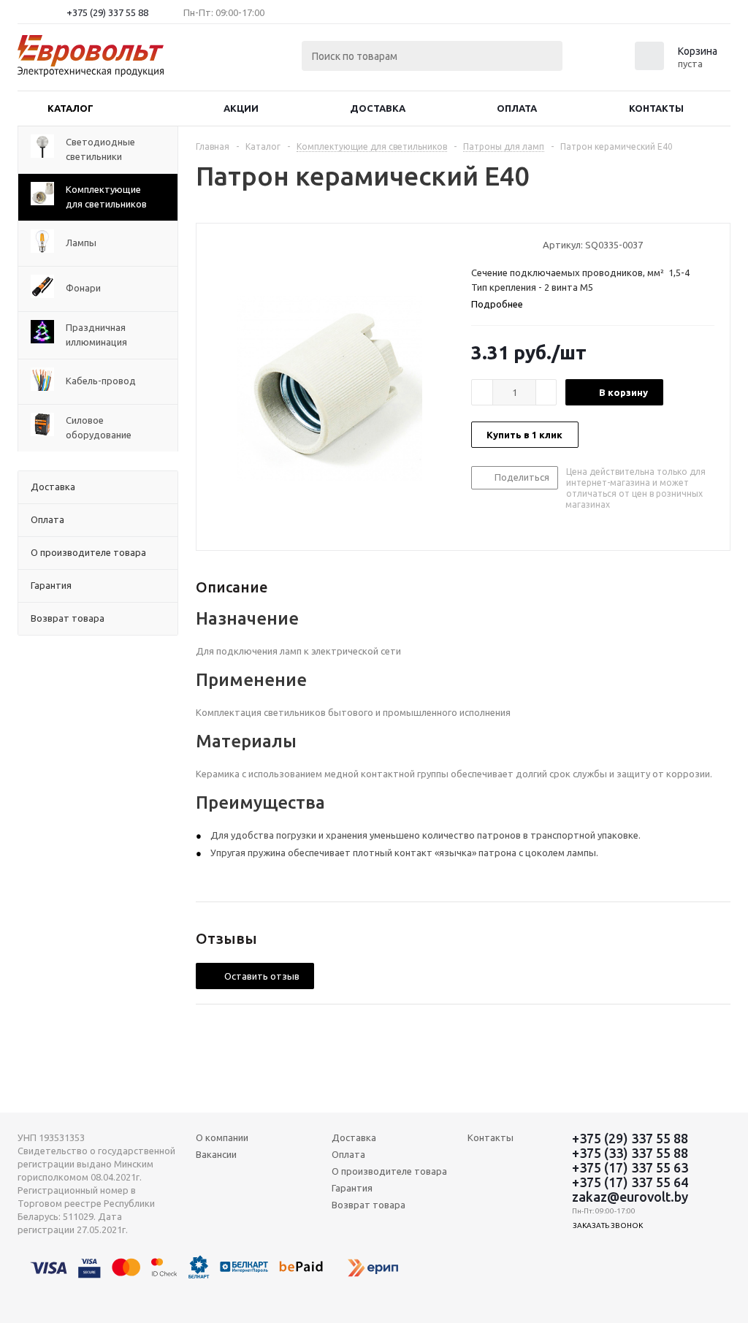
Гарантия (352, 1188)
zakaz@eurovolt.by (630, 1196)
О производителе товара (389, 1171)
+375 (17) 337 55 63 (630, 1167)
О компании (222, 1137)
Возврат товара (368, 1205)
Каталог (70, 108)
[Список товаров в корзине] (677, 65)
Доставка (377, 108)
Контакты (656, 108)
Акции (241, 108)
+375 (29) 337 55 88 (107, 12)
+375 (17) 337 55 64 (630, 1182)
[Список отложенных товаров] (603, 60)
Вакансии (216, 1154)
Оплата (517, 108)
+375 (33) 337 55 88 (630, 1152)
